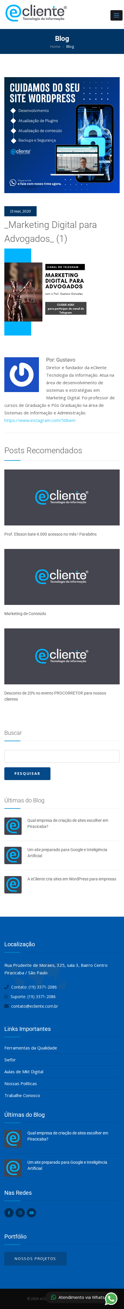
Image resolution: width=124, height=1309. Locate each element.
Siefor (10, 1060)
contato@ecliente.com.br (34, 1006)
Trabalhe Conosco (22, 1095)
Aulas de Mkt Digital (23, 1071)
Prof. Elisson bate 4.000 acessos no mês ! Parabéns (50, 534)
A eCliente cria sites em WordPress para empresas (71, 879)
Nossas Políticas (20, 1083)
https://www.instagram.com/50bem (40, 420)
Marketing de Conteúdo (25, 613)
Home (55, 46)
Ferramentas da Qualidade (30, 1048)
